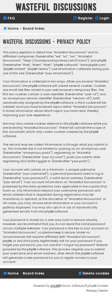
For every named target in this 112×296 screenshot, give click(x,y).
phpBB (54, 286)
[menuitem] (9, 18)
